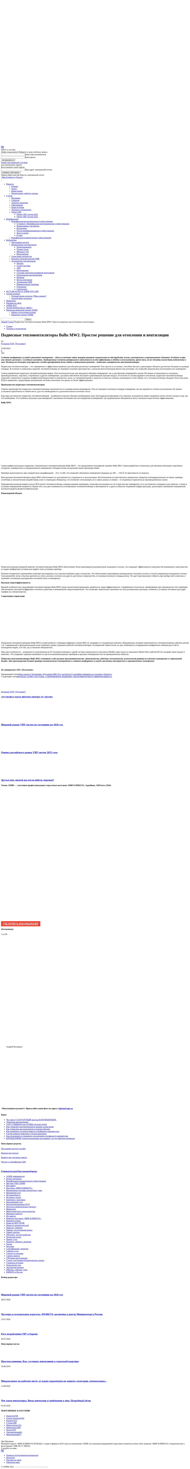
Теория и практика (19, 203)
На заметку (11, 1216)
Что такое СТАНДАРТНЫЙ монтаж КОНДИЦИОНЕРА (31, 1120)
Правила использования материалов (22, 1455)
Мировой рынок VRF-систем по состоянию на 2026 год (32, 724)
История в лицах (13, 1197)
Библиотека (11, 240)
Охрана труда (22, 249)
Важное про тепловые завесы (14, 1157)
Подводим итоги (13, 1237)
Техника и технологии (21, 210)
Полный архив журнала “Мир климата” (29, 296)
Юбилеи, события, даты (16, 1270)
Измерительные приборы (28, 284)
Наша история (17, 207)
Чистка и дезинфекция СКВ (13, 1162)
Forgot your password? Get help (14, 162)
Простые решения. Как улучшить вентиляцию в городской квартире (40, 1361)
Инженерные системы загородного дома (24, 1190)
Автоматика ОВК (24, 282)
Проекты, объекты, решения (18, 1242)
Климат (14, 186)
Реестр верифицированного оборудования (35, 231)
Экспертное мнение (15, 1267)
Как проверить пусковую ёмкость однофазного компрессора (32, 1131)
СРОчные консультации (16, 1258)
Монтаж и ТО (23, 252)
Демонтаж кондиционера (17, 1122)
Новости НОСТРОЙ (15, 1223)
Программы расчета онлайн (13, 1149)
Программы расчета (20, 242)
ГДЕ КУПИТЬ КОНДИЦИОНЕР (20, 923)
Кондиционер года (14, 1202)
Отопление (21, 287)
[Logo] (1, 180)
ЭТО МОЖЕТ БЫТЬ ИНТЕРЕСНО (18, 697)
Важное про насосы (9, 1153)
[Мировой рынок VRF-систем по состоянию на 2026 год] (15, 719)
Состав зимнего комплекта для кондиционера (26, 1134)
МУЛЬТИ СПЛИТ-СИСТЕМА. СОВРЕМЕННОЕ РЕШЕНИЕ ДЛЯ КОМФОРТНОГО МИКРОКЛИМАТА (64, 676)
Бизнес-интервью (14, 1179)
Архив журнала (13, 294)
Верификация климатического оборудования (31, 238)
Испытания (22, 228)
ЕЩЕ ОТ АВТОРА (44, 697)
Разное (9, 1244)
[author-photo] (7, 689)
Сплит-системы (23, 266)
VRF (19, 268)
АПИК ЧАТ (11, 305)
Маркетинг (11, 301)
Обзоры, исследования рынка (19, 1230)
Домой (4, 322)
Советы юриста (13, 1256)
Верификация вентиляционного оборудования (32, 221)
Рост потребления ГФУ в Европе (19, 1334)
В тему (20, 235)
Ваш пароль (30, 157)
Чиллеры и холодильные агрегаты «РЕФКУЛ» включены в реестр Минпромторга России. (52, 1314)
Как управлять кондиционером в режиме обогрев (28, 1129)
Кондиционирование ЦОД (18, 1204)
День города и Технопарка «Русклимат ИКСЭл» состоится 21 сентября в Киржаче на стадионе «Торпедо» (65, 674)
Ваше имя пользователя (35, 154)
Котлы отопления (24, 280)
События (15, 200)
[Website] (2, 147)
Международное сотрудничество (20, 1211)
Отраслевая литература (21, 256)
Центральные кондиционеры (29, 275)
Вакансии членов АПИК (22, 315)
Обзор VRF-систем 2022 (27, 217)
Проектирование (24, 247)
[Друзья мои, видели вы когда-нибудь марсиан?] (15, 775)
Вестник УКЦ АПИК (15, 1183)
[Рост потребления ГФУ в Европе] (7, 1329)
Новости (10, 184)
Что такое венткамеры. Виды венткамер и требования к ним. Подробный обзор (46, 1400)
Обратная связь (13, 1462)
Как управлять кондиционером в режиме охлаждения (30, 1127)
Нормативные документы (28, 226)
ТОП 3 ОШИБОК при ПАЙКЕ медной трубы (26, 1124)
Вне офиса (11, 1186)
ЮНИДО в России (14, 1272)
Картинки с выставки (15, 1200)
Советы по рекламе (14, 1253)
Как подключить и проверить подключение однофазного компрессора (37, 1136)
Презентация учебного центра (24, 193)
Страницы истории (14, 1263)
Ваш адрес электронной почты (38, 170)
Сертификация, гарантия (17, 1249)
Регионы (10, 1246)
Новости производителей (17, 1225)
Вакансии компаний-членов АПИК (22, 310)
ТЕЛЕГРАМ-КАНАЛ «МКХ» (19, 308)
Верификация (12, 219)
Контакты (10, 1458)
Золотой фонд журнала (21, 298)
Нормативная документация (23, 245)
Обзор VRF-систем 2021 (27, 214)
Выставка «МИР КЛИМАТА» (19, 1188)
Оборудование (23, 1171)
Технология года (13, 1265)
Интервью (15, 198)
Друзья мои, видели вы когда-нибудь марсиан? (27, 780)
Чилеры (20, 263)
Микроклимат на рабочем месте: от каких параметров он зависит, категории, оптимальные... (54, 1381)
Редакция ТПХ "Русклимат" (13, 344)
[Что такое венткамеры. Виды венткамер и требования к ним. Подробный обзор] (7, 1396)
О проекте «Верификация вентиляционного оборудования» (43, 224)
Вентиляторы (22, 254)
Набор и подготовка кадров (23, 312)
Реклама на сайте (13, 303)
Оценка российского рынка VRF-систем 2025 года (29, 752)
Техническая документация (23, 261)
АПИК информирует (15, 1176)
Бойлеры (20, 277)
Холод (14, 189)
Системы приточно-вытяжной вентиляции (35, 273)
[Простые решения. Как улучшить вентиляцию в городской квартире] (7, 1356)
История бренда (13, 1195)
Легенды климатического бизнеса (21, 1207)
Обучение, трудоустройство (18, 1235)
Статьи (9, 196)
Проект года (11, 1239)
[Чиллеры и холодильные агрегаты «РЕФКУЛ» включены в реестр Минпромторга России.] (7, 1309)
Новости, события (14, 1228)
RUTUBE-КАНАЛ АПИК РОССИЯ (22, 291)
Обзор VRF (16, 212)
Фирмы (33, 1171)
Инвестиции (16, 191)
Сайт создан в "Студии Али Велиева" (31, 1467)
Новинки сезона (13, 1221)
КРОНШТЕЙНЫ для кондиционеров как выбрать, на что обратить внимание (40, 1138)
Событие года (12, 1251)
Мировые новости (14, 1214)
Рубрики (5, 1171)
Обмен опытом (13, 1232)
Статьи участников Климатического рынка (25, 1260)
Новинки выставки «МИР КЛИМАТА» (23, 1218)
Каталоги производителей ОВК (25, 259)
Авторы (13, 1171)
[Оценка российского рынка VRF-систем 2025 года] (15, 747)
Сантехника (22, 289)
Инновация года (13, 1193)
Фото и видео (23, 233)
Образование (17, 205)
